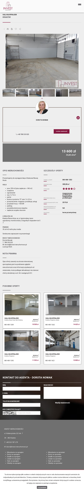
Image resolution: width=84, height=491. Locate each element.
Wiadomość (48, 385)
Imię (4, 385)
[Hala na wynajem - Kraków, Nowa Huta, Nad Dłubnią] (21, 310)
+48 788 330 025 (23, 134)
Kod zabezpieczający (12, 409)
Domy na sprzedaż (54, 454)
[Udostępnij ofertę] (20, 29)
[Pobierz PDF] (12, 29)
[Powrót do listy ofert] (4, 29)
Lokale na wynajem (13, 459)
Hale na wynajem (13, 461)
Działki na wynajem (13, 456)
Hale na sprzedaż (54, 461)
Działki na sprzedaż (54, 456)
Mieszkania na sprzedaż (56, 452)
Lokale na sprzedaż (55, 459)
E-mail (5, 393)
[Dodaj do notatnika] (16, 29)
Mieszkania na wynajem (15, 452)
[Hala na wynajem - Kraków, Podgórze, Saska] (62, 310)
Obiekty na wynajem (14, 463)
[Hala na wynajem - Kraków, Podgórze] (21, 346)
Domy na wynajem (13, 454)
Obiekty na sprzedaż (55, 463)
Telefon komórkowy (11, 401)
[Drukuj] (8, 29)
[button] (8, 61)
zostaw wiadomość (61, 131)
